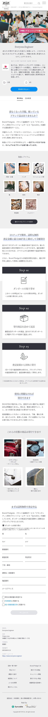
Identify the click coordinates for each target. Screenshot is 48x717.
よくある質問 (13, 683)
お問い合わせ (37, 698)
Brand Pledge (5, 7)
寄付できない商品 (35, 678)
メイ (26, 541)
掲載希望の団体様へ (35, 683)
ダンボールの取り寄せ (13, 525)
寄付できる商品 (35, 670)
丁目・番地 (6, 565)
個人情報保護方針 (11, 604)
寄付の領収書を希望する (13, 597)
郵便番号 (5, 549)
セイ (3, 541)
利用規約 (8, 601)
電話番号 (5, 581)
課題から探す (13, 674)
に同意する (12, 601)
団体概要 (28, 98)
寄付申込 (20, 98)
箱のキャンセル (12, 687)
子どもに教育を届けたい (25, 7)
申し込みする (24, 612)
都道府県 (5, 557)
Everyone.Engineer (37, 7)
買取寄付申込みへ (24, 89)
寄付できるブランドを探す (24, 222)
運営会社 (9, 698)
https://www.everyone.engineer (12, 656)
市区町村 (28, 557)
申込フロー (12, 670)
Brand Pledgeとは (35, 666)
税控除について (12, 678)
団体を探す (14, 7)
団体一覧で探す (12, 666)
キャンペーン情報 (35, 674)
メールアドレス (7, 588)
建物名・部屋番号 (8, 573)
